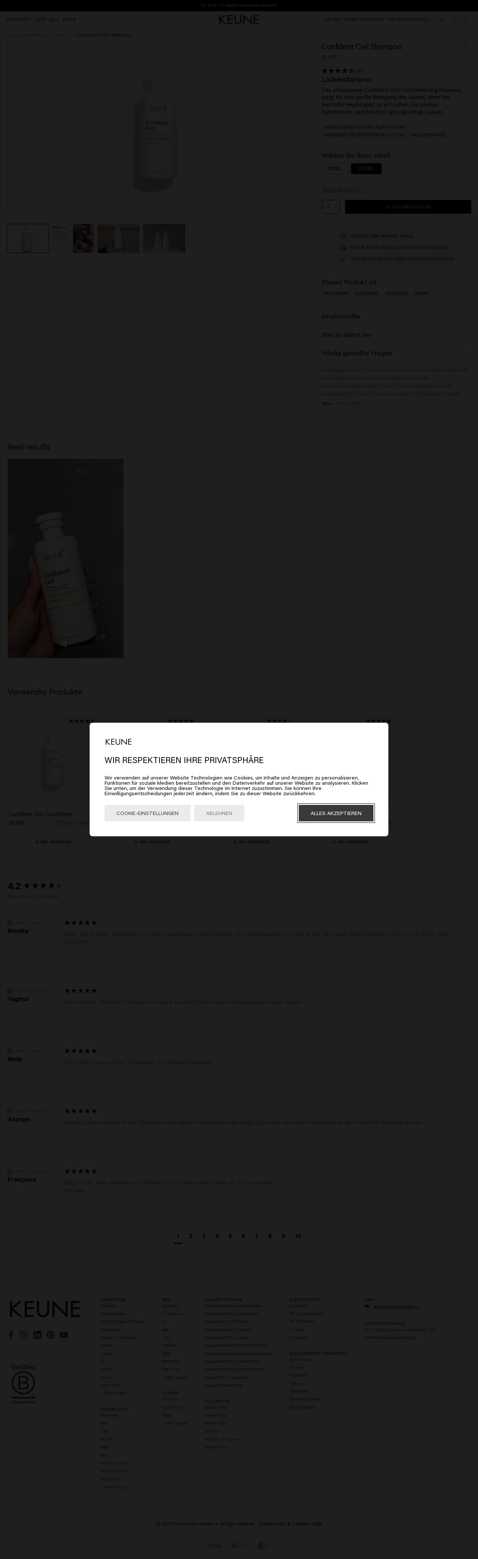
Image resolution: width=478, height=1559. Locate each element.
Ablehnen (219, 812)
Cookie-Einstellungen (148, 812)
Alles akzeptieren (336, 812)
